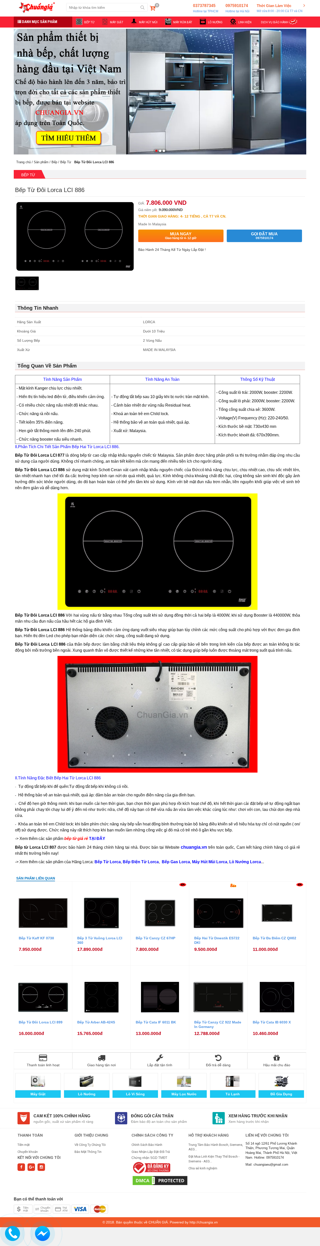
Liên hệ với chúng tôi (267, 1135)
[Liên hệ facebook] (42, 1232)
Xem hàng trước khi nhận (258, 1116)
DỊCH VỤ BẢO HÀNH (274, 22)
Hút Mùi (232, 1094)
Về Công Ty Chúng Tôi (90, 1145)
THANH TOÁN (30, 1135)
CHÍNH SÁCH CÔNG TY (152, 1135)
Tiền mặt (24, 1145)
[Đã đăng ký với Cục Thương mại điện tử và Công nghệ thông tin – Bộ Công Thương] (151, 1167)
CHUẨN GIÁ (158, 1222)
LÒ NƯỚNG (215, 22)
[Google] (31, 1167)
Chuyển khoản (28, 1152)
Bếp (54, 162)
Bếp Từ (65, 162)
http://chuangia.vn (204, 1222)
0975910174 (238, 8)
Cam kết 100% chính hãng (62, 1116)
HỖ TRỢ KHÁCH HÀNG (208, 1135)
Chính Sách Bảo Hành (147, 1145)
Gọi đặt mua (264, 236)
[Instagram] (41, 1167)
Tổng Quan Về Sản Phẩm (47, 366)
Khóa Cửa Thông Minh (183, 1094)
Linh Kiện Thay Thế (135, 1094)
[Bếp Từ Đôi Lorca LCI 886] (27, 284)
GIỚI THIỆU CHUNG (91, 1135)
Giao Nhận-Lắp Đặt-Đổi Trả (151, 1152)
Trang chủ (23, 162)
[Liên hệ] (12, 1232)
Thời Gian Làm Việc (279, 8)
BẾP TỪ (89, 22)
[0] (152, 9)
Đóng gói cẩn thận (152, 1116)
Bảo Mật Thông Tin (88, 1152)
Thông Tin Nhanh (38, 308)
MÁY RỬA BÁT (182, 22)
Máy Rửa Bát (281, 1094)
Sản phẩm (41, 162)
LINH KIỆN (245, 22)
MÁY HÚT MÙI (148, 22)
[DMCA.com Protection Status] (160, 1180)
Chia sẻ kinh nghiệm (202, 1168)
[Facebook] (21, 1167)
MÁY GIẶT (116, 22)
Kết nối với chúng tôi (39, 1157)
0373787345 (205, 8)
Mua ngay (180, 236)
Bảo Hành (38, 1094)
